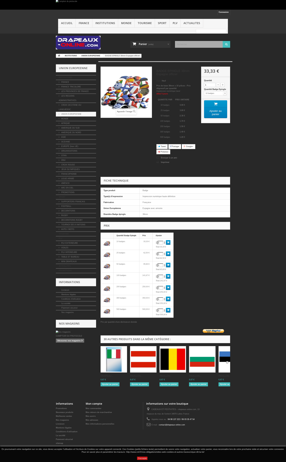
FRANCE (84, 23)
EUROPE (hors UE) (69, 146)
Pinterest (164, 152)
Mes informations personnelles (100, 424)
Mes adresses (92, 420)
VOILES (64, 248)
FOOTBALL (66, 206)
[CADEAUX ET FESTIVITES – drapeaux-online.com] (83, 42)
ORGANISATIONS (69, 151)
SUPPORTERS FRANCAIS (73, 201)
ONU (63, 160)
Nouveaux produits (64, 412)
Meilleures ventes (64, 416)
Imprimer (165, 162)
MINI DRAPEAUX (69, 261)
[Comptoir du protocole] (143, 5)
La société (65, 303)
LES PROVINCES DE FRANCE (75, 91)
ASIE (63, 137)
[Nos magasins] (76, 332)
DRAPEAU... (107, 376)
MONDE (126, 23)
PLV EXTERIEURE (69, 243)
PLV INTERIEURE (69, 252)
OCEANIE (65, 142)
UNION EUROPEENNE (71, 114)
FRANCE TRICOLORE (71, 87)
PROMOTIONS (67, 192)
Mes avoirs (91, 416)
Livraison (65, 290)
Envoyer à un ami (169, 158)
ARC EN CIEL (67, 188)
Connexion (224, 12)
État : (158, 81)
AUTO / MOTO (67, 229)
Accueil (67, 23)
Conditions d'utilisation (71, 299)
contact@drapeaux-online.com (172, 425)
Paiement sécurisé (69, 308)
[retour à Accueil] (59, 56)
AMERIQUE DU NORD (71, 132)
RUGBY (64, 215)
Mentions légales (68, 294)
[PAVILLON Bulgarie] (202, 359)
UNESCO (65, 183)
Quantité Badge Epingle (215, 89)
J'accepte (142, 458)
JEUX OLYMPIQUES (70, 169)
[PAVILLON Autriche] (143, 359)
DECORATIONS (68, 211)
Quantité (208, 80)
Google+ (189, 146)
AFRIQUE (65, 123)
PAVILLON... (136, 376)
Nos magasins (67, 312)
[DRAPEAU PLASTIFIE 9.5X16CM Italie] (114, 359)
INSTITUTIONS (105, 23)
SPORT (162, 23)
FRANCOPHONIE (69, 174)
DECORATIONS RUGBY (72, 220)
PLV (175, 23)
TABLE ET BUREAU (70, 257)
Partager (175, 146)
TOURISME (145, 23)
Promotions (61, 408)
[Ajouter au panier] (168, 242)
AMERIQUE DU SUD (70, 128)
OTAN (63, 155)
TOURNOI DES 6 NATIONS (73, 224)
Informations (69, 282)
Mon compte (94, 403)
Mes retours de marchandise (99, 412)
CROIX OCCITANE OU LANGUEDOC (70, 107)
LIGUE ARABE (67, 178)
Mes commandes (93, 408)
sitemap (59, 443)
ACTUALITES (192, 23)
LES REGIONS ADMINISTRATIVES (67, 98)
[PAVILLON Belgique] (173, 359)
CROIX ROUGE (68, 165)
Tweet (163, 146)
